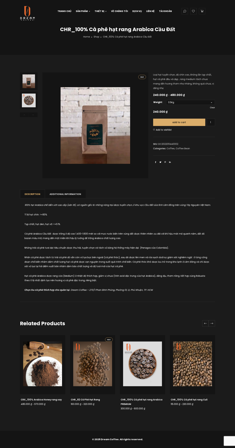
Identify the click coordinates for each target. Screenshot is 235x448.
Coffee (171, 148)
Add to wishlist (164, 129)
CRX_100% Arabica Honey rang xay (41, 399)
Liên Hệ (150, 11)
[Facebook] (155, 162)
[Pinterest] (165, 162)
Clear (212, 107)
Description (32, 194)
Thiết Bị (99, 11)
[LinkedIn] (170, 162)
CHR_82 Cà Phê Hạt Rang (85, 399)
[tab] (32, 194)
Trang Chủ (64, 11)
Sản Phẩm (82, 11)
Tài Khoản (165, 11)
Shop (96, 36)
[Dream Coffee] (34, 9)
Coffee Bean (183, 148)
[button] (212, 323)
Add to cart (179, 122)
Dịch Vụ (137, 11)
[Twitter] (160, 162)
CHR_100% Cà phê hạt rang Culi (189, 399)
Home (86, 36)
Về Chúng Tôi (119, 11)
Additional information (65, 194)
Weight (157, 102)
